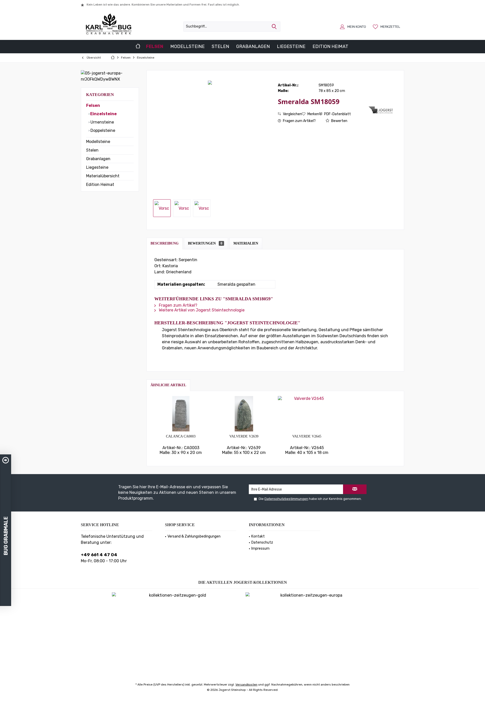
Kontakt (258, 536)
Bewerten (338, 121)
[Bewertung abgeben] (323, 108)
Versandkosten (246, 684)
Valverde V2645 (306, 436)
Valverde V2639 (243, 436)
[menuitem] (387, 26)
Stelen (92, 150)
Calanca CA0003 (181, 436)
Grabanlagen (98, 158)
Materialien (245, 243)
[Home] (137, 46)
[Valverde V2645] (307, 413)
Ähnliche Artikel (168, 385)
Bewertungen (205, 243)
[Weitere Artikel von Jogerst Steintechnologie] (381, 109)
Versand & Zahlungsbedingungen (194, 536)
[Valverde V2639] (244, 413)
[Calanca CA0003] (181, 413)
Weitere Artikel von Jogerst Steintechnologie (201, 310)
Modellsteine (98, 141)
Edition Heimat (100, 184)
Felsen (93, 105)
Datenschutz (262, 542)
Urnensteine (101, 122)
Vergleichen (292, 114)
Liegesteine (97, 167)
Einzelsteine (103, 113)
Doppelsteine (102, 130)
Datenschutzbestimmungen (286, 499)
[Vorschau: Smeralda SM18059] (162, 208)
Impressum (260, 548)
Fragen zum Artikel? (299, 121)
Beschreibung (165, 243)
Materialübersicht (102, 176)
